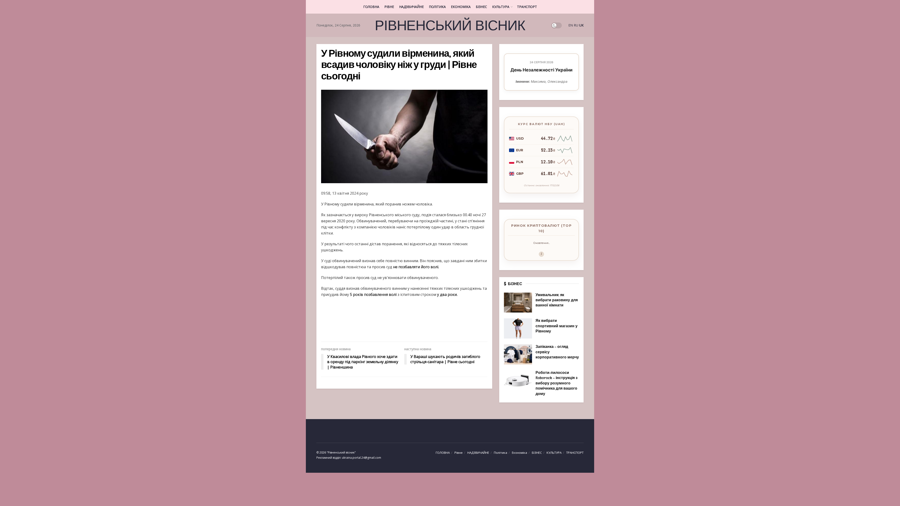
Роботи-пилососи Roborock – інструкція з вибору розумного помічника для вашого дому (557, 383)
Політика (437, 6)
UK (581, 25)
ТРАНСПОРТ (527, 6)
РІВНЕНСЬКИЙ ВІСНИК (450, 25)
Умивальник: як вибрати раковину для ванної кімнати (557, 300)
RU (576, 25)
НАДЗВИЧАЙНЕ (411, 6)
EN (570, 25)
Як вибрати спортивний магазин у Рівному (557, 326)
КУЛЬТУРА (500, 6)
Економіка (461, 6)
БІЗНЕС (481, 6)
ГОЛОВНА (371, 6)
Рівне (389, 6)
